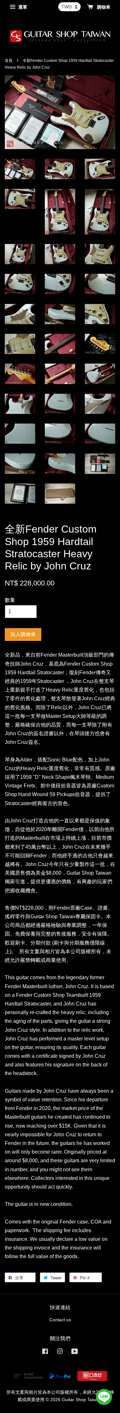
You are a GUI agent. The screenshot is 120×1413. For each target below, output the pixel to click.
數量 (10, 600)
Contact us (60, 1319)
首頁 (8, 60)
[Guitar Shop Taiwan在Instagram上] (59, 1352)
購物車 (103, 7)
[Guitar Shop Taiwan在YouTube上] (74, 1352)
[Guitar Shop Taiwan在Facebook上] (45, 1352)
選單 (22, 7)
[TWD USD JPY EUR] (69, 6)
